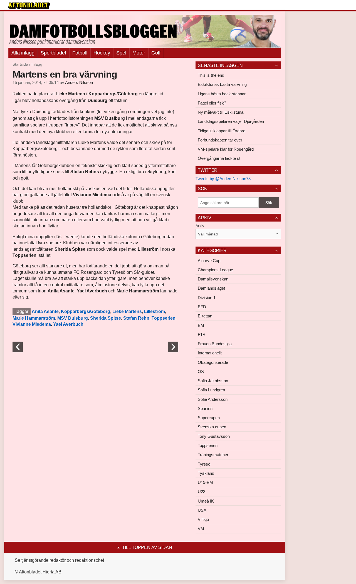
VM (201, 528)
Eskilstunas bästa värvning (222, 84)
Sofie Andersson (213, 399)
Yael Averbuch (68, 324)
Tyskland (206, 473)
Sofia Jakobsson (213, 380)
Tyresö (204, 464)
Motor (138, 53)
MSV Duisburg (72, 318)
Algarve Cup (209, 260)
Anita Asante (45, 311)
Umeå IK (206, 501)
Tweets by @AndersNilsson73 (223, 178)
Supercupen (209, 417)
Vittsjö (203, 519)
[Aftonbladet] (29, 6)
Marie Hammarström (34, 318)
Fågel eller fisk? (212, 103)
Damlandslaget (211, 288)
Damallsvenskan (213, 279)
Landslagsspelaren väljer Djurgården (231, 121)
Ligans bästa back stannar (222, 93)
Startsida (20, 64)
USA (202, 510)
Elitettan (205, 316)
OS (201, 371)
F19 (201, 334)
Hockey (101, 53)
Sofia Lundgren (211, 389)
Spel (121, 53)
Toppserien (163, 318)
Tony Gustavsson (214, 436)
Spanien (205, 408)
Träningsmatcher (213, 454)
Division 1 (207, 297)
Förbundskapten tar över (220, 140)
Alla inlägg (22, 53)
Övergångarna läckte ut (219, 158)
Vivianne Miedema (32, 324)
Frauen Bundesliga (215, 343)
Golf (155, 53)
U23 (201, 491)
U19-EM (205, 482)
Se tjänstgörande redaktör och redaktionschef (59, 560)
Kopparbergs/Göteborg (85, 311)
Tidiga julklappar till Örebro (221, 130)
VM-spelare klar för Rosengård (226, 149)
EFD (202, 306)
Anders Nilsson (79, 82)
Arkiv (200, 225)
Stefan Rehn (136, 318)
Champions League (215, 269)
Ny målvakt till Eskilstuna (220, 112)
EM (201, 325)
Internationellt (210, 353)
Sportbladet (53, 53)
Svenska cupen (212, 426)
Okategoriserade (213, 362)
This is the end (211, 75)
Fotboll (79, 53)
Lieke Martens (127, 311)
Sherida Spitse (105, 318)
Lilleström (154, 311)
